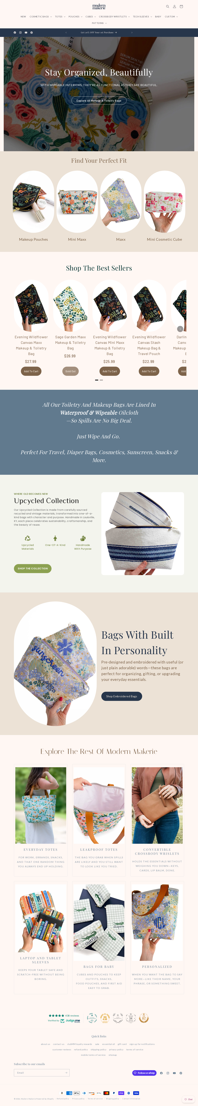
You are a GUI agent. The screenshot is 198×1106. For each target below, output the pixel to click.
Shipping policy (112, 1099)
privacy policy (116, 1049)
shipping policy (98, 1049)
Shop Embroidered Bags (121, 696)
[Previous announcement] (66, 33)
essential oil (108, 1044)
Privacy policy (78, 1099)
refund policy (81, 1049)
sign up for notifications (142, 1044)
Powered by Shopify (45, 1099)
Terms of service (95, 1099)
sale (97, 1044)
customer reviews (61, 1049)
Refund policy (63, 1099)
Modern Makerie (28, 1099)
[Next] (180, 329)
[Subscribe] (66, 1072)
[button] (40, 16)
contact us (58, 1044)
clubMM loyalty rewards (79, 1044)
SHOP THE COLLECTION (33, 568)
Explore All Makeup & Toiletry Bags (99, 100)
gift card (122, 1044)
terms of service (134, 1049)
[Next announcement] (132, 33)
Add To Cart (31, 371)
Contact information (131, 1099)
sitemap (113, 1055)
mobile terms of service (93, 1055)
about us (45, 1044)
